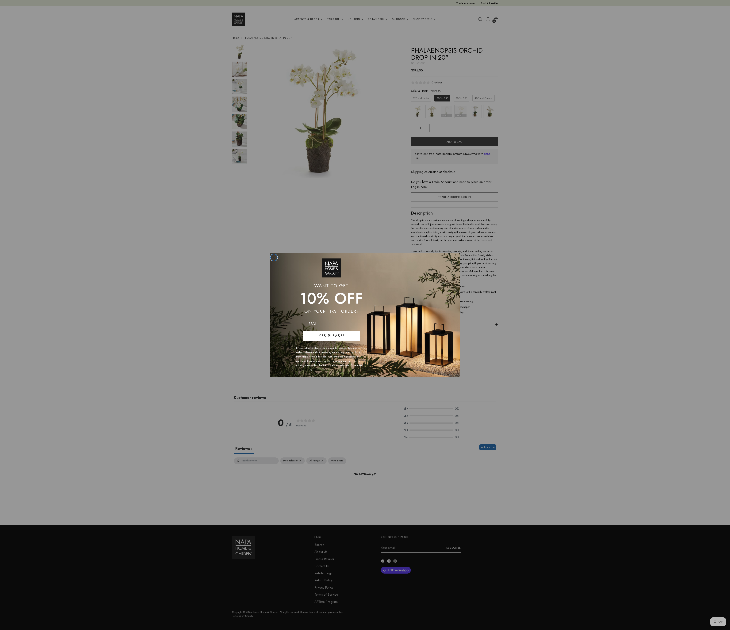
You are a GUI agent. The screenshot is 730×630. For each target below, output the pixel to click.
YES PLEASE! (331, 336)
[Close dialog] (274, 257)
